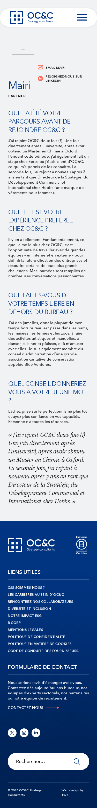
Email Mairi (55, 67)
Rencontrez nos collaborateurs (40, 602)
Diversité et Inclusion (29, 609)
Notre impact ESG (25, 616)
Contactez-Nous (25, 708)
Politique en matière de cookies (40, 644)
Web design (70, 790)
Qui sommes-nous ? (26, 587)
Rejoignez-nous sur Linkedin (64, 78)
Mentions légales (25, 630)
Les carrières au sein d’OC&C (36, 595)
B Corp (14, 623)
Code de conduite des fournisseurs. (43, 651)
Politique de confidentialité (36, 637)
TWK (65, 795)
